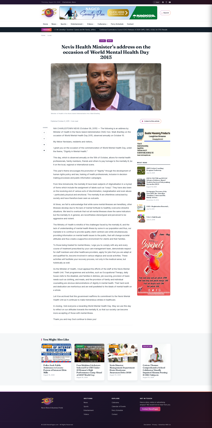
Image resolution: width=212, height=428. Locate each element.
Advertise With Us (164, 424)
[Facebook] (163, 2)
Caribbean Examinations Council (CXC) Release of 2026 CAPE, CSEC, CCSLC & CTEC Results (120, 30)
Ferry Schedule (117, 24)
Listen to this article (150, 121)
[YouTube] (170, 2)
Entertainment (76, 24)
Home (45, 24)
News (54, 24)
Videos (90, 24)
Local (49, 35)
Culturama (102, 24)
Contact (130, 24)
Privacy (154, 424)
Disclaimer (147, 424)
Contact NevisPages (150, 409)
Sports (63, 24)
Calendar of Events (119, 406)
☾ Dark (156, 2)
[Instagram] (166, 2)
